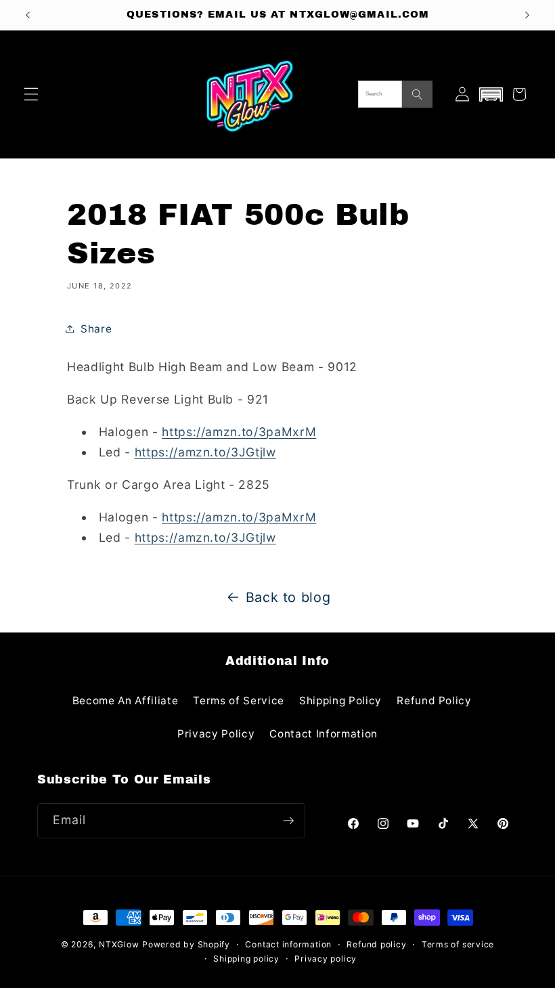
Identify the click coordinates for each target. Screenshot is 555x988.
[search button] (417, 94)
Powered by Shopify (186, 944)
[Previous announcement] (28, 15)
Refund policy (376, 944)
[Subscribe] (288, 820)
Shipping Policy (340, 700)
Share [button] (96, 328)
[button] (31, 94)
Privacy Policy (215, 733)
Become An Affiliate (125, 700)
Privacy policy (325, 958)
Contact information (288, 944)
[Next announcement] (527, 15)
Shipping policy (246, 958)
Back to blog (288, 597)
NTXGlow (119, 944)
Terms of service (458, 944)
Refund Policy (434, 700)
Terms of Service (238, 700)
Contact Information (323, 733)
